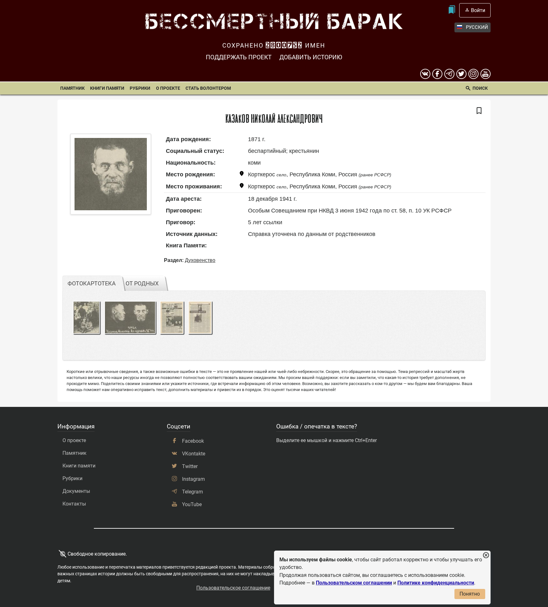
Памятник (72, 88)
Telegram (192, 492)
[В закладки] (479, 111)
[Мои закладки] (452, 10)
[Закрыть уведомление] (486, 555)
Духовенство (200, 260)
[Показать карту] (241, 174)
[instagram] (473, 74)
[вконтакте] (425, 74)
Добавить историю (310, 57)
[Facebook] (437, 74)
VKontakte (193, 454)
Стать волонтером (208, 88)
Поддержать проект (238, 57)
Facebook (193, 441)
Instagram (193, 479)
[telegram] (449, 74)
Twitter (190, 466)
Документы (76, 491)
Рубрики (140, 88)
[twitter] (461, 74)
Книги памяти (107, 88)
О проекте (168, 88)
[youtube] (485, 74)
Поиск (480, 88)
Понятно (470, 594)
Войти (478, 10)
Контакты (74, 504)
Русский (477, 27)
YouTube (192, 504)
